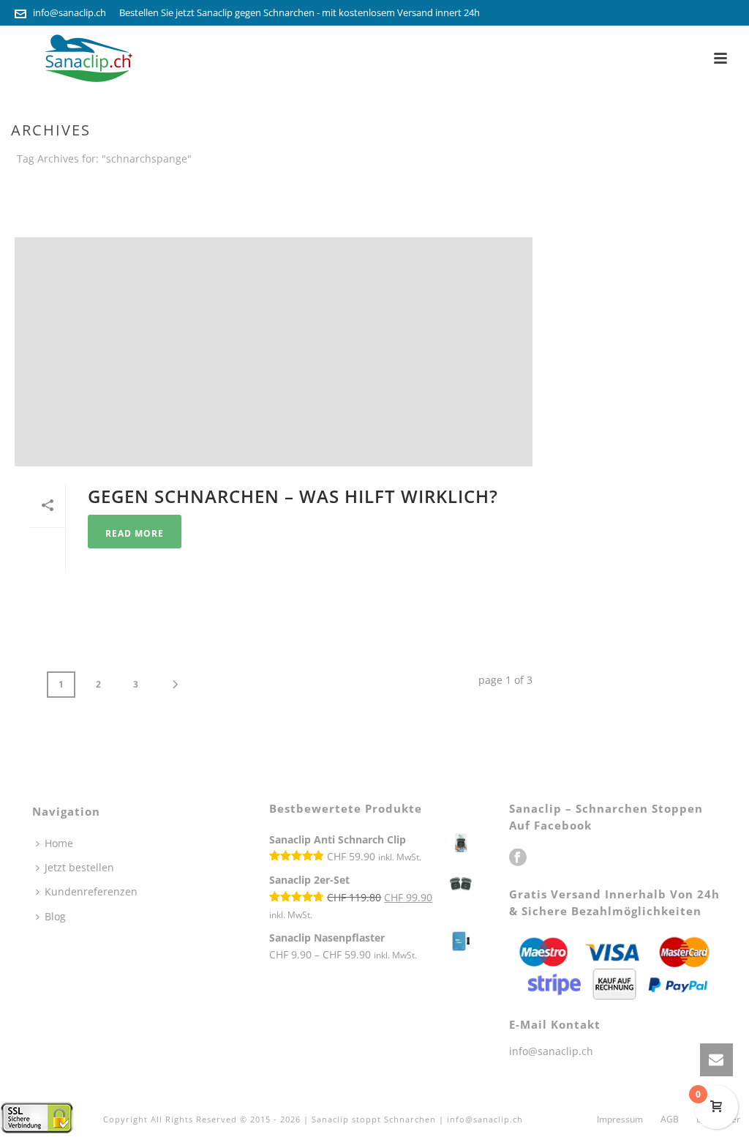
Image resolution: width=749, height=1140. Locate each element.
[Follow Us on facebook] (518, 858)
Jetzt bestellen (79, 867)
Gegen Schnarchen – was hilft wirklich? (293, 496)
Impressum (620, 1119)
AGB (669, 1119)
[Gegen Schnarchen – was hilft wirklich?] (273, 351)
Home (621, 186)
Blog (55, 916)
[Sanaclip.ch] (37, 1116)
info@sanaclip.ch (69, 12)
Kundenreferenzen (91, 891)
